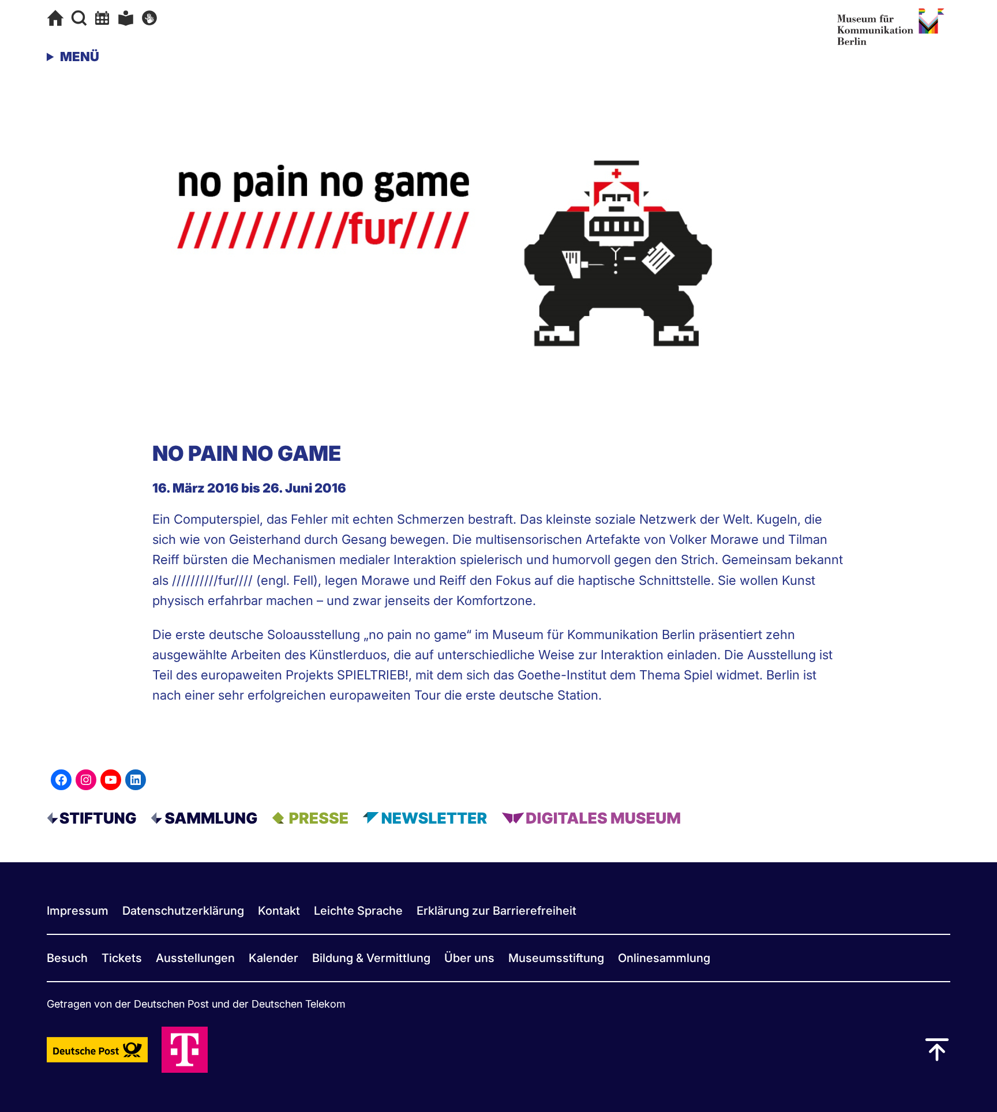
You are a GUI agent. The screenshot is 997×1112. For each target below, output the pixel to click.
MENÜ (79, 56)
